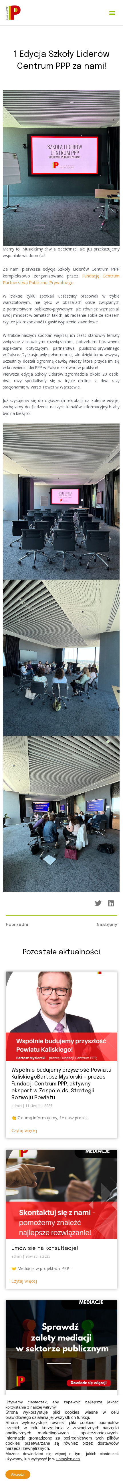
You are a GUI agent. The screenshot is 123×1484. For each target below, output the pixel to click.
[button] (112, 12)
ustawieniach (68, 1458)
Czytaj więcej (24, 1130)
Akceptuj (18, 1475)
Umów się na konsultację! (44, 1248)
